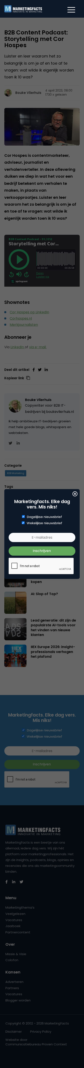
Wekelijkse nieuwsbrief (44, 523)
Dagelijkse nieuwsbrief (44, 517)
